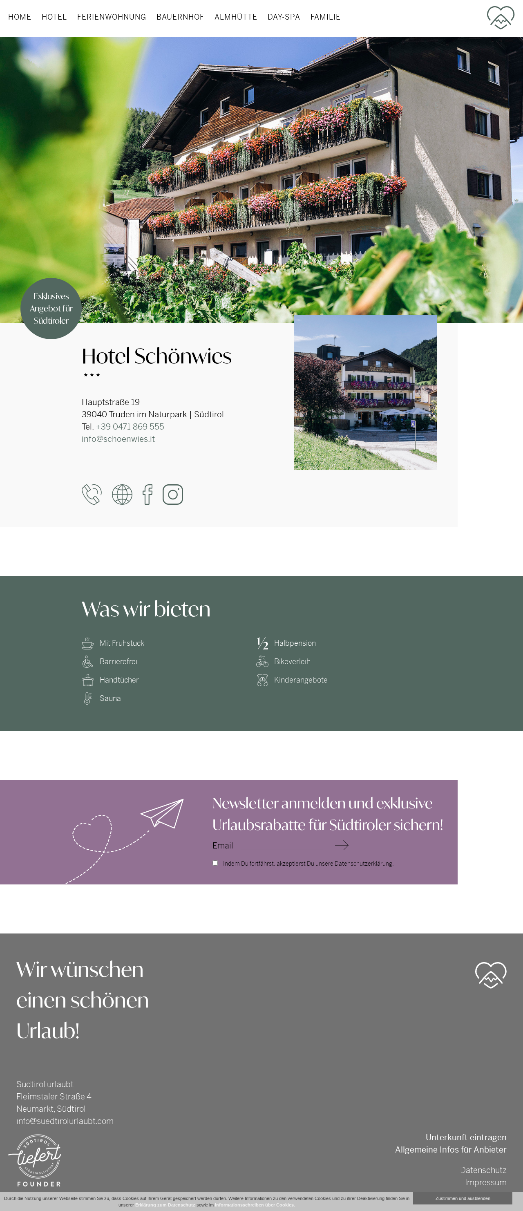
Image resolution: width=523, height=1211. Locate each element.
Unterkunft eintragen (466, 1138)
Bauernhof (180, 17)
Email (222, 846)
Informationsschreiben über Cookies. (255, 1204)
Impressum (486, 1182)
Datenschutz (483, 1170)
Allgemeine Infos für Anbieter (451, 1150)
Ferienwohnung (111, 17)
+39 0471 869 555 (130, 427)
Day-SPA (284, 17)
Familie (326, 17)
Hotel (54, 17)
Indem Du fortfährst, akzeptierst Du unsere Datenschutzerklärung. (308, 863)
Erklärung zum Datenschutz (165, 1204)
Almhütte (236, 17)
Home (19, 17)
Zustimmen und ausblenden (463, 1198)
